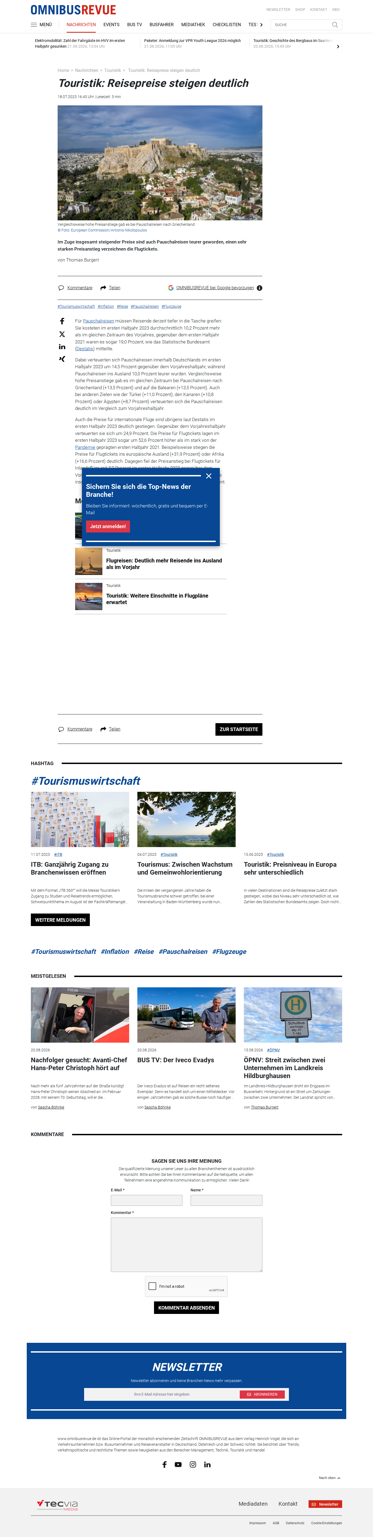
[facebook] (164, 1464)
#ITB (58, 854)
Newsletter (278, 9)
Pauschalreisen (98, 321)
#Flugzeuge (229, 951)
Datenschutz (295, 1523)
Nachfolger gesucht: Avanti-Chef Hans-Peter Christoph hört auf (79, 1064)
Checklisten (227, 24)
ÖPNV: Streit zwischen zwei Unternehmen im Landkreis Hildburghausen (284, 1068)
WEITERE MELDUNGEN (60, 920)
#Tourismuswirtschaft (85, 781)
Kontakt (288, 1504)
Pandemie (85, 447)
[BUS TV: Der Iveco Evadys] (186, 1015)
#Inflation (114, 951)
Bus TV (134, 24)
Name (196, 1190)
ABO (336, 9)
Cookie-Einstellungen (326, 1523)
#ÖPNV (273, 1050)
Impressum (257, 1523)
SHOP (300, 9)
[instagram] (193, 1464)
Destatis (84, 348)
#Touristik (169, 854)
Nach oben (327, 1478)
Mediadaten (253, 1504)
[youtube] (178, 1464)
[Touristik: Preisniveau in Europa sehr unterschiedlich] (293, 819)
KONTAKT (318, 9)
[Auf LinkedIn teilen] (62, 346)
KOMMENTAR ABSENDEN (186, 1308)
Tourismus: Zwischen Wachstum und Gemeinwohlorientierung (185, 868)
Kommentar (121, 1212)
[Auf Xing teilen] (62, 359)
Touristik (112, 70)
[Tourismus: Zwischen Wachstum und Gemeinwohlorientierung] (186, 819)
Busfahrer (162, 24)
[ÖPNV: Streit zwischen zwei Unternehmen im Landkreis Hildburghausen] (293, 1015)
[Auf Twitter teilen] (62, 334)
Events (111, 24)
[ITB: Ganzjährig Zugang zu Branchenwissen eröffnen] (80, 819)
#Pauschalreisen (182, 951)
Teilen (114, 287)
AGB (276, 1523)
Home (63, 70)
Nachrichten (81, 24)
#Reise (143, 951)
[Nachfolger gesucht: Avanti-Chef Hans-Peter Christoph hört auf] (80, 1015)
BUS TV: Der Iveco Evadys (175, 1060)
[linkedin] (207, 1464)
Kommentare (79, 287)
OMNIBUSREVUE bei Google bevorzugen (215, 287)
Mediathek (193, 24)
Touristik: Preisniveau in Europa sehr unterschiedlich (290, 868)
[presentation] (338, 46)
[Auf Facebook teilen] (62, 321)
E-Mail (116, 1190)
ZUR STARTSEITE (239, 729)
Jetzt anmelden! (108, 526)
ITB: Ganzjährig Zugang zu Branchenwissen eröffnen (69, 868)
